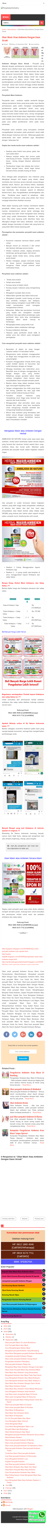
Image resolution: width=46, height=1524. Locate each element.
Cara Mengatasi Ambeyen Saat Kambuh (20, 1391)
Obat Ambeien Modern (13, 1437)
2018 (6, 1331)
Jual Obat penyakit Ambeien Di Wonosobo (20, 1456)
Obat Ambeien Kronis (19, 1102)
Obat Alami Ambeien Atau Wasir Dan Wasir (21, 1467)
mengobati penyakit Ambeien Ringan (17, 1281)
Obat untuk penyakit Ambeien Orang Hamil (21, 1359)
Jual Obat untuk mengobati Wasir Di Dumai (21, 1394)
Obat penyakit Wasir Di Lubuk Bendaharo (20, 1342)
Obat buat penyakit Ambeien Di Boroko (19, 1440)
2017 (6, 1491)
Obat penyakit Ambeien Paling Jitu (18, 1364)
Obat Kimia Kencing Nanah (13, 1290)
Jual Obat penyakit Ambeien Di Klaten (26, 1116)
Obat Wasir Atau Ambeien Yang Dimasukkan (21, 1372)
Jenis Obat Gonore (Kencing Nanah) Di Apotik (20, 1276)
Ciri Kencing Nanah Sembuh (13, 1285)
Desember (10, 1334)
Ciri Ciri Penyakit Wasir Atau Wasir (17, 1418)
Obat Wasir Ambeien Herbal (15, 1386)
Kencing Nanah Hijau (10, 1295)
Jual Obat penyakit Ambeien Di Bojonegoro (19, 1304)
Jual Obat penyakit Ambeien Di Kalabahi (20, 1464)
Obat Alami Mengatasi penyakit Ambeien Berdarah (24, 1353)
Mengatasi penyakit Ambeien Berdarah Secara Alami (24, 1435)
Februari (9, 1488)
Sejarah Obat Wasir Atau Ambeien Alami (18, 1272)
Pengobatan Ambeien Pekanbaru (17, 1361)
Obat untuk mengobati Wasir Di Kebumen (20, 1397)
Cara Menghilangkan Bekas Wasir (17, 1348)
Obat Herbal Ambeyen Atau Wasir (17, 1432)
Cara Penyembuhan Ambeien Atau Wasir (20, 1472)
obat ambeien (35, 44)
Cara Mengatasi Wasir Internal (16, 1421)
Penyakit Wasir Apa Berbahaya (16, 1429)
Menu (6, 17)
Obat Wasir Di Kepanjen (14, 1416)
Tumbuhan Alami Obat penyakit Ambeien (20, 1453)
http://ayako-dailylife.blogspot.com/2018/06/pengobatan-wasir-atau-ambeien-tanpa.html (22, 956)
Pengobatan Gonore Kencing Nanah (16, 1300)
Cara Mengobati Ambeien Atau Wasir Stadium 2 (22, 1381)
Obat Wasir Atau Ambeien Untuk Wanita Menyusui (23, 1389)
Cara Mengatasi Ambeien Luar (16, 1459)
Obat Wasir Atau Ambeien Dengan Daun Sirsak (22, 1383)
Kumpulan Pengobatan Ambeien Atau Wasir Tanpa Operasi (27, 1132)
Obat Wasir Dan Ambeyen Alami (17, 1413)
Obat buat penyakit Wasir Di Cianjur (18, 1405)
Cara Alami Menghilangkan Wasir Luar (19, 1426)
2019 (6, 1329)
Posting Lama (39, 1218)
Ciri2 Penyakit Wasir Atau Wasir (16, 1345)
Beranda (24, 1218)
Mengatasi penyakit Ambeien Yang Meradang (22, 1351)
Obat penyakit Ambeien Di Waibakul (25, 1089)
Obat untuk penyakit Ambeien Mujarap (19, 1443)
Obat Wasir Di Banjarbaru (14, 1410)
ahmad (7, 1505)
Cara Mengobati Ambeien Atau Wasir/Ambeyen (22, 1378)
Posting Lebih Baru (8, 1218)
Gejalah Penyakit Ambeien (15, 1461)
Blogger (30, 1509)
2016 (6, 1493)
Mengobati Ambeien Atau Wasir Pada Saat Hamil (23, 1375)
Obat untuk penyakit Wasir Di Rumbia (19, 1407)
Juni (7, 1485)
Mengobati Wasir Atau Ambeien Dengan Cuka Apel (24, 1367)
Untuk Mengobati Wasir (13, 1424)
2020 (6, 1326)
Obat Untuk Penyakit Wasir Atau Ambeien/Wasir (22, 1370)
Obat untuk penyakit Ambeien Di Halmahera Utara (23, 1446)
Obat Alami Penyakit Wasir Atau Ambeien (20, 1470)
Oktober (9, 1337)
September (10, 1340)
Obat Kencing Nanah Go (12, 1316)
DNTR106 (9, 1502)
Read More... (27, 1085)
